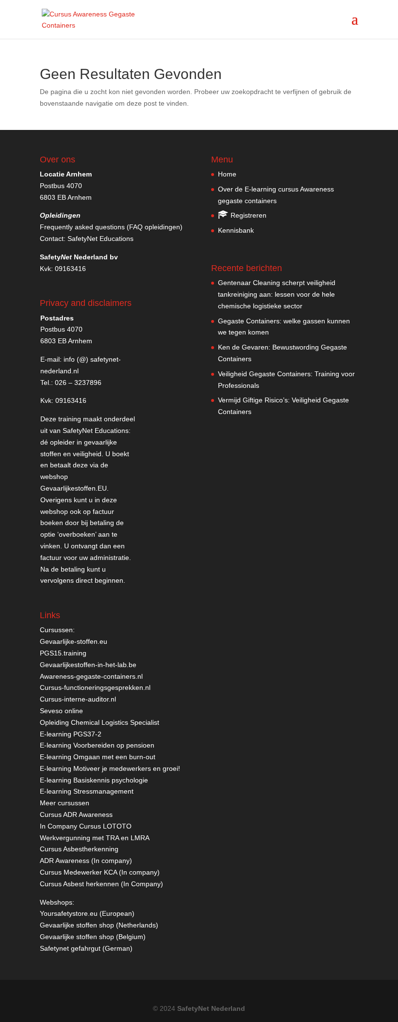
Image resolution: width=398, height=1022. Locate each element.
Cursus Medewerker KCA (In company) (100, 872)
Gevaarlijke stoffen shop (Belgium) (93, 937)
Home (227, 174)
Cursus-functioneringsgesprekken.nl (95, 687)
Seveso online (61, 711)
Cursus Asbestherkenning (79, 849)
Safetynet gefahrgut (70, 948)
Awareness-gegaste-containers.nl (91, 676)
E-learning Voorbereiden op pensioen (97, 745)
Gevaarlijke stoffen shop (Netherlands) (99, 925)
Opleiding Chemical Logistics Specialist (99, 722)
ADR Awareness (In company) (86, 860)
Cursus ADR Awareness (76, 814)
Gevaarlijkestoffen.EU (73, 488)
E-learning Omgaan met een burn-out (97, 757)
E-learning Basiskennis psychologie (94, 780)
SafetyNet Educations (100, 238)
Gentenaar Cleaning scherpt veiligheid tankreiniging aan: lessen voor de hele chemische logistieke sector (276, 294)
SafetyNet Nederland (211, 1008)
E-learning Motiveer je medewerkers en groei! (110, 768)
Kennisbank (236, 230)
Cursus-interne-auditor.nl (78, 699)
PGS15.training (64, 653)
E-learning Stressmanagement (86, 791)
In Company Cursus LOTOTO (86, 826)
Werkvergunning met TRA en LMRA (94, 838)
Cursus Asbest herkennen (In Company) (101, 884)
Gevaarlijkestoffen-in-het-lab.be (88, 665)
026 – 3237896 (78, 382)
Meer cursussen (64, 803)
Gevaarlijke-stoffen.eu (73, 641)
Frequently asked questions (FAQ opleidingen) (111, 227)
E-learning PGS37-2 (70, 734)
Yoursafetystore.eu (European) (87, 913)
